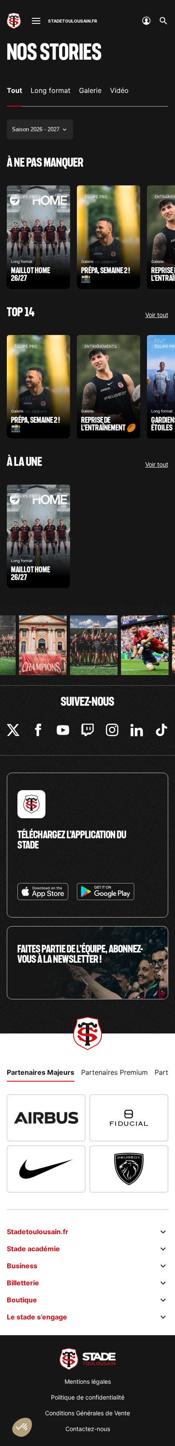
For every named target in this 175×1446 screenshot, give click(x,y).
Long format (51, 90)
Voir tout (156, 315)
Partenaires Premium (114, 1072)
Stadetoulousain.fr (37, 1231)
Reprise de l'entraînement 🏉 (108, 387)
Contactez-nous (87, 1428)
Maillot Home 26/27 (38, 237)
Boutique (22, 1300)
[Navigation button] (36, 20)
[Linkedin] (136, 730)
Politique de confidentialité (87, 1397)
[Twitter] (13, 730)
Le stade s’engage (37, 1317)
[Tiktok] (161, 730)
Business (22, 1265)
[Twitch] (87, 730)
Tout (14, 90)
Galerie (90, 90)
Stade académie (33, 1248)
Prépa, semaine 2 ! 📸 (108, 237)
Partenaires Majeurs (40, 1072)
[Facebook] (38, 730)
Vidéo (119, 90)
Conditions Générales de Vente (87, 1413)
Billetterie (23, 1283)
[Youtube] (62, 730)
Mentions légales (88, 1381)
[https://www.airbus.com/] (46, 1117)
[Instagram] (112, 730)
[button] (22, 1427)
